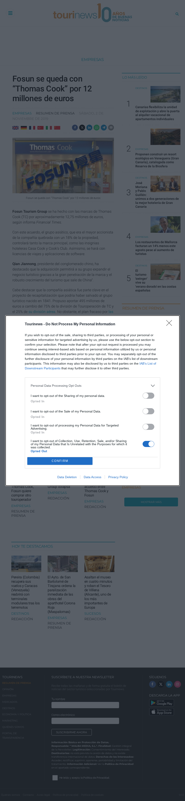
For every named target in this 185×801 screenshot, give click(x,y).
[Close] (170, 324)
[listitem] (92, 385)
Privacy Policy (118, 477)
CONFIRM (60, 461)
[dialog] (92, 401)
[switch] (148, 396)
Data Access (92, 477)
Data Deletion (67, 477)
